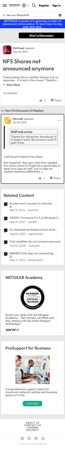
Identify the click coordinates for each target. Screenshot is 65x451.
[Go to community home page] (14, 5)
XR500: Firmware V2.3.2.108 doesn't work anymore (34, 218)
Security (32, 430)
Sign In (56, 5)
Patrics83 (17, 119)
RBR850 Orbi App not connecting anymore (31, 253)
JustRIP (32, 222)
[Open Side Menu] (4, 5)
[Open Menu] (60, 15)
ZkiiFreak (18, 48)
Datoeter (34, 245)
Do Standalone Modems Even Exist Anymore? (32, 230)
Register (44, 5)
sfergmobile (35, 260)
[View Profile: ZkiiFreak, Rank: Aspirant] (7, 50)
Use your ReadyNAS (17, 15)
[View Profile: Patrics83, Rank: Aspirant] (7, 120)
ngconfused (35, 233)
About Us (32, 422)
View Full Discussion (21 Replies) (24, 110)
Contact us (32, 425)
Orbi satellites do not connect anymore (35, 241)
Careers (32, 427)
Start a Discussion (41, 35)
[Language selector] (25, 5)
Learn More (32, 403)
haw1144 (33, 210)
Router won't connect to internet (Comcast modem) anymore (31, 203)
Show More (13, 84)
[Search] (34, 5)
